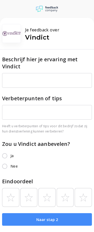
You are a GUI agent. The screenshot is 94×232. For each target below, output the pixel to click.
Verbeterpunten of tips (32, 98)
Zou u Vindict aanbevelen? (36, 143)
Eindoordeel (17, 181)
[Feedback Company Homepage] (47, 9)
